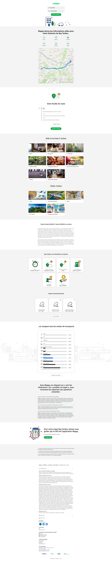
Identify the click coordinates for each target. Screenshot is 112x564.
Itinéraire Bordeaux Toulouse (67, 479)
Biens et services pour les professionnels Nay (60, 489)
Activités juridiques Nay (50, 494)
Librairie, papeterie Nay (47, 495)
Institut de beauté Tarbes (69, 502)
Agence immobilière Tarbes (64, 497)
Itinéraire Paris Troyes (53, 482)
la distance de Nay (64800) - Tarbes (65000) (53, 402)
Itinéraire (40, 472)
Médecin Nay (52, 488)
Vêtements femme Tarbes (58, 505)
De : (51, 7)
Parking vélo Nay (66, 488)
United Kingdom (42, 536)
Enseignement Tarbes (49, 505)
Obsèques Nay (60, 487)
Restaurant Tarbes (68, 496)
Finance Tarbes (65, 505)
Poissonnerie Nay (70, 495)
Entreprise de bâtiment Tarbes (54, 497)
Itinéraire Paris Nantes (58, 479)
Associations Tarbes (42, 501)
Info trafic (40, 512)
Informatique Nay (52, 490)
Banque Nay (61, 488)
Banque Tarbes (61, 504)
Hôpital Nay (66, 494)
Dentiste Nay (57, 488)
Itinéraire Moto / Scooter (51, 473)
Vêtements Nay (57, 496)
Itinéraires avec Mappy (42, 476)
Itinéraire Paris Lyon (58, 476)
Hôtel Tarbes (62, 496)
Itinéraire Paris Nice (51, 479)
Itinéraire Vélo (51, 472)
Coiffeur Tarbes (44, 498)
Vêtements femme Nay (42, 494)
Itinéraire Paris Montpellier (50, 480)
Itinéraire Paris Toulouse (43, 479)
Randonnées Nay (42, 496)
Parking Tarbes (63, 509)
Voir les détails (56, 316)
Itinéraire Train (68, 472)
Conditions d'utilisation (42, 547)
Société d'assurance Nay (53, 487)
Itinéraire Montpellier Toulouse (61, 480)
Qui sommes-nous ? (42, 540)
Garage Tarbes (41, 497)
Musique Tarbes (41, 503)
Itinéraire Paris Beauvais (55, 481)
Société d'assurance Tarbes (52, 498)
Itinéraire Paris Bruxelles (47, 481)
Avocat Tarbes (47, 503)
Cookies (52, 547)
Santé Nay (71, 487)
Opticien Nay (64, 495)
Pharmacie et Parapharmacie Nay (61, 490)
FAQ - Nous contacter (42, 548)
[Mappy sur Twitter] (43, 524)
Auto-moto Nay (41, 487)
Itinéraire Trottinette (69, 473)
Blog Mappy (41, 542)
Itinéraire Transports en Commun (59, 472)
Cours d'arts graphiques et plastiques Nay (54, 491)
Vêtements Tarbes (54, 508)
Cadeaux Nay (61, 494)
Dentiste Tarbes (56, 502)
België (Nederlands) (43, 535)
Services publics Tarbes (49, 502)
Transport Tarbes (66, 498)
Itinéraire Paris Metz (46, 482)
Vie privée (48, 547)
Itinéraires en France (50, 476)
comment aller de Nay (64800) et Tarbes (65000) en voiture (57, 412)
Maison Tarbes (46, 497)
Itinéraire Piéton (45, 472)
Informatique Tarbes (59, 503)
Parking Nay (70, 490)
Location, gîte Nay (66, 487)
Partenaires (43, 543)
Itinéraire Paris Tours (42, 480)
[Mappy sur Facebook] (40, 524)
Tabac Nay (47, 496)
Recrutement (41, 541)
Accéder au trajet (56, 128)
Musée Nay (60, 495)
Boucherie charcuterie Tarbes (43, 509)
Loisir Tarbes (41, 508)
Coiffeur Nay (46, 487)
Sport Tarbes (48, 501)
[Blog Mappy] (47, 524)
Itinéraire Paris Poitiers (63, 481)
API (39, 528)
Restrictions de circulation (60, 512)
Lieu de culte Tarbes (47, 508)
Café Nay (63, 491)
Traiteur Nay (52, 496)
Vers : (52, 11)
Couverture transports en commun (44, 549)
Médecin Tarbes (53, 501)
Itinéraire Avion (63, 473)
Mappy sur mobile (42, 529)
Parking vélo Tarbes (42, 502)
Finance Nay (67, 491)
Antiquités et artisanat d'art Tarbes (54, 509)
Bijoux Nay (57, 494)
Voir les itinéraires (56, 14)
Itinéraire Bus (58, 473)
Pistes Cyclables (45, 512)
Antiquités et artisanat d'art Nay (44, 490)
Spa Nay (45, 491)
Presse (40, 543)
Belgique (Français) (43, 534)
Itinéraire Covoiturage (42, 473)
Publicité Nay (41, 491)
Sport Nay (47, 488)
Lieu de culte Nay (54, 495)
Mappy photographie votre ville (44, 550)
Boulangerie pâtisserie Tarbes (68, 503)
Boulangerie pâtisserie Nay (47, 489)
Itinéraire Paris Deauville (66, 476)
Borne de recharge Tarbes (43, 504)
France (41, 533)
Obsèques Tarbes (60, 498)
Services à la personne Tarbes (53, 504)
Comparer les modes (56, 375)
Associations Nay (42, 488)
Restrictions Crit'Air (52, 512)
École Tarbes (62, 502)
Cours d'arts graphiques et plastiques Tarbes (65, 508)
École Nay (70, 489)
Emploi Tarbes (53, 503)
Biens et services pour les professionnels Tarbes (64, 501)
